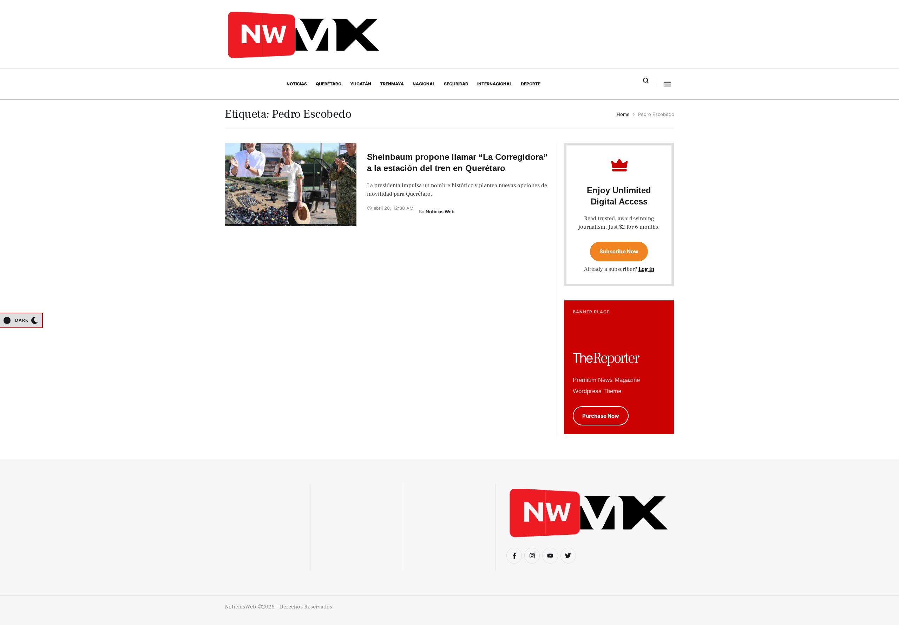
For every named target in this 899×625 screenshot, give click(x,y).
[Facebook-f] (514, 555)
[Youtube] (550, 555)
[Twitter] (568, 555)
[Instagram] (532, 555)
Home (623, 114)
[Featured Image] (290, 184)
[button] (646, 80)
